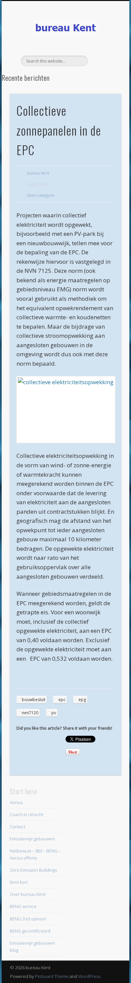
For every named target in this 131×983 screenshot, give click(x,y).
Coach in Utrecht (26, 814)
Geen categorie (40, 195)
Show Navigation (105, 60)
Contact (17, 827)
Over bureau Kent (28, 894)
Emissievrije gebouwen (32, 839)
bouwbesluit (33, 699)
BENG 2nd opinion (28, 919)
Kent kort (19, 882)
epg (82, 699)
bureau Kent (38, 173)
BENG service (23, 906)
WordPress (89, 976)
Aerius (16, 802)
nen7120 (30, 713)
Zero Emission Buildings (33, 870)
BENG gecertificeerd (30, 931)
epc (62, 699)
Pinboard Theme (52, 976)
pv (53, 713)
